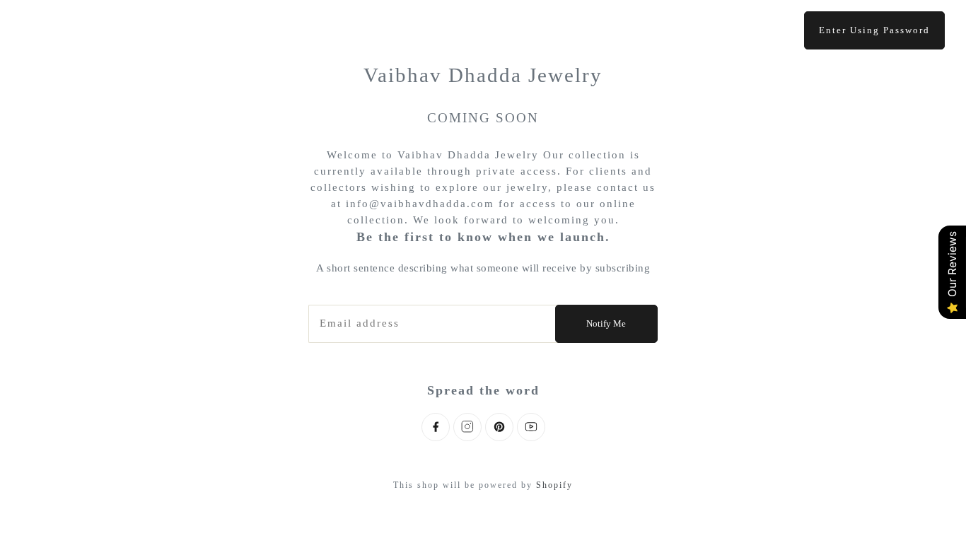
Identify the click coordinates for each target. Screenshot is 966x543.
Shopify (554, 485)
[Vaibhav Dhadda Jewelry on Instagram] (467, 427)
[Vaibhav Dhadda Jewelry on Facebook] (435, 427)
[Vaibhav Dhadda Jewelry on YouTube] (531, 427)
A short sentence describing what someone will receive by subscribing (483, 268)
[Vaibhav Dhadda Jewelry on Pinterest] (499, 427)
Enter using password (874, 30)
